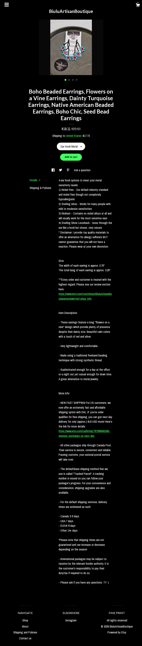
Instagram (71, 620)
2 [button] (69, 80)
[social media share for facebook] (53, 170)
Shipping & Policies (40, 188)
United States (73, 136)
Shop (25, 620)
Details (34, 180)
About (25, 626)
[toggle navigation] (6, 4)
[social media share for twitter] (61, 170)
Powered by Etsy (116, 632)
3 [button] (73, 80)
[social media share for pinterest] (68, 170)
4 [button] (76, 80)
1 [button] (65, 80)
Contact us (25, 638)
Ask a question (82, 170)
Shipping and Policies (25, 632)
